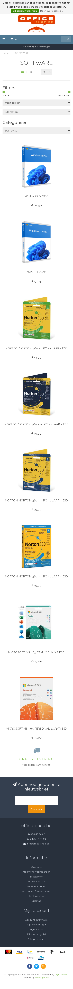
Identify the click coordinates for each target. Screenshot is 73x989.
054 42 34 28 (37, 834)
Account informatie (36, 920)
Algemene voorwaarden (36, 872)
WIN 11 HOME (36, 272)
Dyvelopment (42, 977)
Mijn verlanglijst (36, 934)
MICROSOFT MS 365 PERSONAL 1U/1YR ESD (36, 728)
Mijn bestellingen (36, 924)
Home (6, 53)
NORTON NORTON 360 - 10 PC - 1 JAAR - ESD (36, 424)
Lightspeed (61, 974)
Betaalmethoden (36, 886)
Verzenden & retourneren (36, 891)
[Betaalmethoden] (8, 951)
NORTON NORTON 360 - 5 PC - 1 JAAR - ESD (36, 500)
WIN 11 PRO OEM (36, 196)
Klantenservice (36, 896)
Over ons (36, 867)
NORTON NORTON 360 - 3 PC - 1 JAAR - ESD (36, 576)
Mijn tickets (36, 929)
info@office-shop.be (38, 843)
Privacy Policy (36, 881)
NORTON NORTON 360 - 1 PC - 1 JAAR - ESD (36, 348)
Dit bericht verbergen (25, 11)
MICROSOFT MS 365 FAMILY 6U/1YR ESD (36, 652)
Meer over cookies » (51, 11)
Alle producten (36, 939)
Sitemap (36, 901)
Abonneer (36, 809)
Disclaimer (36, 876)
